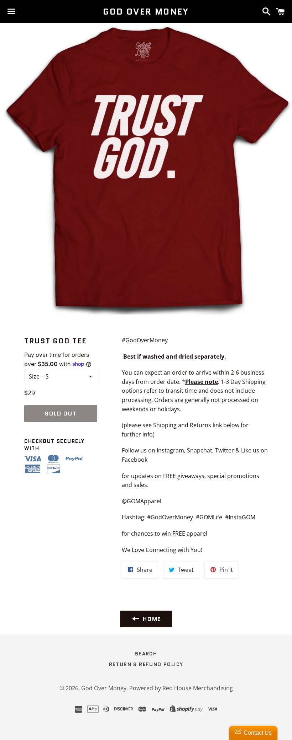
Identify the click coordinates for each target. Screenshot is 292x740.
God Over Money (146, 12)
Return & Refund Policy (146, 664)
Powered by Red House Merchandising (181, 688)
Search (146, 653)
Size (34, 376)
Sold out (61, 413)
